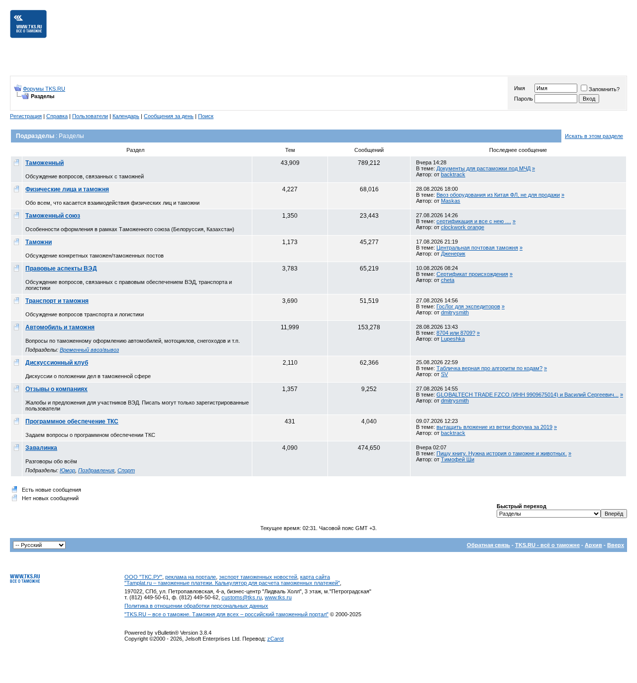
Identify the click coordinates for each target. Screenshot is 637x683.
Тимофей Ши (457, 459)
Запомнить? (604, 89)
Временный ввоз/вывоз (89, 350)
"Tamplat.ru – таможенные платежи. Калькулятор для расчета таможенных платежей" (232, 583)
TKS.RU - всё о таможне (547, 545)
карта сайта (315, 577)
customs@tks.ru (241, 597)
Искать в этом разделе (594, 136)
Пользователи (90, 116)
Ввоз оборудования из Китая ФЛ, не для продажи (498, 195)
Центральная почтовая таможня (477, 248)
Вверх (615, 545)
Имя (519, 88)
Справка (57, 116)
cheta (447, 280)
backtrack (453, 174)
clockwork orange (462, 227)
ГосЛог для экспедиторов (468, 306)
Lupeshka (453, 339)
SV (444, 374)
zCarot (275, 639)
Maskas (450, 201)
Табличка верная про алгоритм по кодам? (489, 368)
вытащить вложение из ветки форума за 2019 (494, 427)
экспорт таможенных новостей (258, 577)
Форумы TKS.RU (44, 89)
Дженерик (453, 254)
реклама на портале (190, 577)
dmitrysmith (455, 312)
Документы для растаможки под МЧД (483, 168)
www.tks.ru (278, 597)
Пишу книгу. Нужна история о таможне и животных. (501, 453)
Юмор (67, 470)
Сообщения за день (169, 116)
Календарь (125, 116)
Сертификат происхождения (472, 274)
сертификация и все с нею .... (473, 221)
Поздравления (96, 470)
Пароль (523, 99)
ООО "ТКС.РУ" (143, 577)
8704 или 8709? (455, 333)
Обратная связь (488, 545)
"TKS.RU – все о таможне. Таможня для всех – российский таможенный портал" (226, 614)
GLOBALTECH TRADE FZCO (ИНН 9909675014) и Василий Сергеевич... (527, 395)
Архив (593, 545)
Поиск (205, 116)
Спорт (126, 470)
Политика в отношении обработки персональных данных (196, 606)
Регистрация (26, 116)
